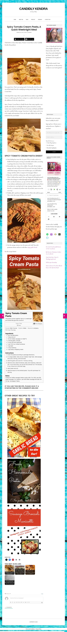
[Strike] (16, 602)
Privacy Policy (38, 629)
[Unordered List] (20, 602)
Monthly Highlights (51, 148)
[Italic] (12, 602)
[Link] (25, 602)
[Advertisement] (54, 91)
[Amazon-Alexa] (48, 238)
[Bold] (11, 602)
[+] (29, 602)
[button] (53, 18)
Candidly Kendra (33, 8)
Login (42, 593)
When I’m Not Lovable (52, 209)
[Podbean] (60, 234)
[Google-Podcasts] (56, 234)
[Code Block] (23, 602)
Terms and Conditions (30, 629)
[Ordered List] (18, 602)
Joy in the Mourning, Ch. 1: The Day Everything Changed (54, 199)
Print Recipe (30, 39)
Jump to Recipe (20, 39)
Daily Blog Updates (51, 143)
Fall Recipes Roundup (51, 262)
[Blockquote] (22, 602)
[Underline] (14, 602)
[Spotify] (48, 234)
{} (27, 602)
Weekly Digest (50, 145)
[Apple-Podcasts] (52, 234)
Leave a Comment (27, 32)
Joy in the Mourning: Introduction (52, 204)
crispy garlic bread (32, 247)
